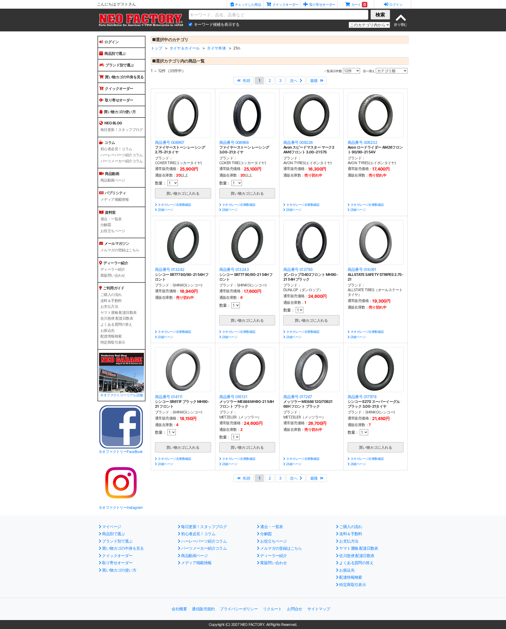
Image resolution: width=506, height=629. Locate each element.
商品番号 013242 (169, 269)
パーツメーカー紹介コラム (121, 161)
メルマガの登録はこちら (119, 250)
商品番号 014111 (168, 396)
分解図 (105, 225)
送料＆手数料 (110, 301)
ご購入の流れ (110, 294)
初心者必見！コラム (116, 149)
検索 (380, 14)
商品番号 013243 (234, 269)
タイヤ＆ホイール (184, 48)
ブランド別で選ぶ (119, 65)
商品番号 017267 (297, 396)
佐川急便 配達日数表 (116, 318)
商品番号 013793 (298, 269)
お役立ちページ (112, 231)
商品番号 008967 (169, 142)
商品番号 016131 (233, 396)
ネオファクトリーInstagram (121, 507)
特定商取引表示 (112, 342)
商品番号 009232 (362, 142)
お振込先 (107, 330)
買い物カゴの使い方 (120, 111)
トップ (156, 48)
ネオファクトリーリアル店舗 (121, 395)
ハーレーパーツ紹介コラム (121, 155)
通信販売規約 (203, 608)
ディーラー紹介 (112, 269)
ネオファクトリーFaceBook (121, 451)
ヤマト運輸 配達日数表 (118, 312)
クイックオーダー (119, 88)
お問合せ (294, 608)
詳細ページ (165, 210)
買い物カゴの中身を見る (124, 77)
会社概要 (179, 608)
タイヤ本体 (216, 48)
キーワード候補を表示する (217, 24)
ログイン (111, 42)
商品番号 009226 (298, 142)
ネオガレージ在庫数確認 (174, 205)
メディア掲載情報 (114, 199)
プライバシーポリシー (239, 608)
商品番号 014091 (362, 269)
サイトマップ (318, 608)
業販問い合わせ (112, 275)
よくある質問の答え (116, 324)
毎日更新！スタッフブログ (121, 130)
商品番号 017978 (362, 396)
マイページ (111, 526)
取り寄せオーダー (119, 100)
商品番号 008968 (234, 142)
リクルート (272, 608)
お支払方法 (109, 306)
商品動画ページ (112, 180)
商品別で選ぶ (114, 53)
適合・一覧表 (110, 219)
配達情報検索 (110, 336)
